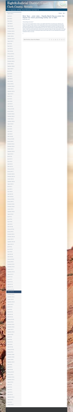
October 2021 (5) (10, 148)
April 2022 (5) (10, 133)
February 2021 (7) (11, 169)
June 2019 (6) (10, 219)
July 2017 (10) (10, 276)
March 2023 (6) (10, 106)
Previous (60, 13)
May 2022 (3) (10, 131)
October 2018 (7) (11, 239)
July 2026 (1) (10, 16)
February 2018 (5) (11, 259)
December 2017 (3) (11, 264)
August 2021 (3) (10, 153)
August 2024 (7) (10, 68)
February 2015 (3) (11, 349)
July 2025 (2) (10, 43)
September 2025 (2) (11, 38)
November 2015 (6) (11, 326)
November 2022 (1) (11, 116)
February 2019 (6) (11, 229)
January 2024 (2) (10, 83)
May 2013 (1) (10, 389)
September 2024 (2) (11, 66)
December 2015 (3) (11, 324)
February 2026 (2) (11, 28)
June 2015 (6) (10, 339)
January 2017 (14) (11, 291)
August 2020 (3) (10, 184)
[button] (38, 10)
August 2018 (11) (11, 244)
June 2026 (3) (10, 18)
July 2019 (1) (10, 216)
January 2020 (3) (11, 201)
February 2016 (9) (11, 319)
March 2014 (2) (10, 369)
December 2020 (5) (11, 174)
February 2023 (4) (11, 108)
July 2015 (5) (10, 336)
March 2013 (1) (10, 394)
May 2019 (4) (10, 221)
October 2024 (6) (11, 63)
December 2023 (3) (11, 86)
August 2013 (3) (10, 382)
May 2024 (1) (10, 76)
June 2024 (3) (10, 73)
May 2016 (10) (10, 311)
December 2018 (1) (11, 234)
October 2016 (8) (11, 299)
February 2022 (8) (11, 138)
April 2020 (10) (10, 194)
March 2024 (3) (10, 81)
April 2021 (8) (10, 164)
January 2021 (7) (10, 171)
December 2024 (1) (11, 58)
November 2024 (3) (11, 61)
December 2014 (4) (11, 354)
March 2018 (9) (10, 256)
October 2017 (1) (10, 269)
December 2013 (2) (11, 377)
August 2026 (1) (10, 13)
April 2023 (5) (10, 103)
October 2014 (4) (10, 359)
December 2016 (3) (11, 294)
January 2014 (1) (10, 374)
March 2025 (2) (10, 51)
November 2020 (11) (11, 176)
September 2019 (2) (11, 211)
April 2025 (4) (10, 48)
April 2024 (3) (10, 78)
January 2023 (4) (10, 111)
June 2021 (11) (10, 158)
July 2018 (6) (10, 246)
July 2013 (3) (10, 384)
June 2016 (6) (10, 309)
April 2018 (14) (10, 254)
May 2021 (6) (10, 161)
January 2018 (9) (10, 261)
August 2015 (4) (10, 334)
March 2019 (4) (10, 226)
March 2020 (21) (10, 196)
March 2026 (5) (10, 26)
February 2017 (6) (11, 289)
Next (64, 13)
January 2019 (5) (10, 231)
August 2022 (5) (10, 123)
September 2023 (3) (11, 91)
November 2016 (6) (11, 296)
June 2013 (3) (10, 387)
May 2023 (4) (10, 101)
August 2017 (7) (10, 274)
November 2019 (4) (11, 206)
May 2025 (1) (10, 46)
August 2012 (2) (10, 399)
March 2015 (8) (10, 346)
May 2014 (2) (10, 364)
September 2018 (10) (11, 241)
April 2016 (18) (10, 314)
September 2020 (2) (11, 181)
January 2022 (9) (10, 141)
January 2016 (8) (10, 321)
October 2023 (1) (10, 88)
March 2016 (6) (10, 316)
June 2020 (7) (10, 189)
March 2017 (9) (10, 286)
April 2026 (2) (10, 23)
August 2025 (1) (10, 41)
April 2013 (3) (10, 392)
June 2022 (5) (10, 128)
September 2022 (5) (11, 121)
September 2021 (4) (11, 151)
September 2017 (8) (11, 271)
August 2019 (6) (10, 214)
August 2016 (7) (10, 304)
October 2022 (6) (11, 118)
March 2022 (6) (10, 136)
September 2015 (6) (11, 331)
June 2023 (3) (10, 98)
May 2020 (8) (10, 191)
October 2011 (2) (10, 404)
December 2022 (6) (11, 113)
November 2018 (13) (11, 236)
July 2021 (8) (10, 156)
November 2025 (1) (11, 33)
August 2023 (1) (10, 93)
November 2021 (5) (11, 146)
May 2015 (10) (10, 341)
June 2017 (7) (10, 279)
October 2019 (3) (10, 209)
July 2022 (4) (10, 126)
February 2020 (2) (11, 199)
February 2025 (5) (11, 53)
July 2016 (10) (10, 306)
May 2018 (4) (10, 251)
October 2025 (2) (10, 36)
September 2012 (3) (11, 397)
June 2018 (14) (10, 249)
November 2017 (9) (11, 266)
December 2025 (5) (11, 31)
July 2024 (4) (10, 71)
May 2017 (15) (10, 281)
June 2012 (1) (10, 402)
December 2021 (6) (11, 143)
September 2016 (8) (11, 301)
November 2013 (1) (11, 379)
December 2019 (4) (11, 204)
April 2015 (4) (10, 344)
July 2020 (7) (10, 186)
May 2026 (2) (10, 21)
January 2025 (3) (10, 56)
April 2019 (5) (10, 224)
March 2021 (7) (10, 166)
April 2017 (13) (10, 284)
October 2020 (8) (11, 179)
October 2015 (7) (10, 329)
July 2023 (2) (10, 96)
